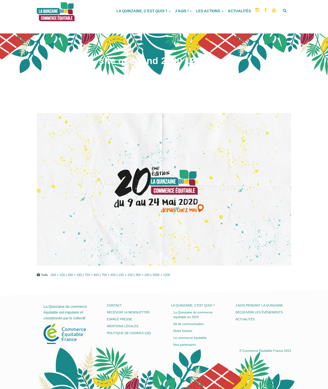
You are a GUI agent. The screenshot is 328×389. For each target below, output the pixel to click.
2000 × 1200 (161, 275)
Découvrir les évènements (259, 312)
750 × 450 (92, 275)
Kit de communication (188, 324)
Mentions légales (122, 326)
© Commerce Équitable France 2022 (265, 350)
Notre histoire (182, 331)
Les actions (208, 11)
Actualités (239, 11)
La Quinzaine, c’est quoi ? (142, 11)
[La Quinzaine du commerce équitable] (36, 10)
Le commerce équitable (190, 337)
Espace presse (119, 319)
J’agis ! (182, 11)
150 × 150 (125, 275)
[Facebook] (266, 11)
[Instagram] (257, 11)
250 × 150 (58, 275)
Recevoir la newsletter (128, 312)
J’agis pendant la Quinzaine (259, 305)
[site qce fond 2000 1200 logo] (164, 189)
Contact (114, 305)
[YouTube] (274, 11)
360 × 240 (142, 275)
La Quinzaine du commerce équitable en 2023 (192, 314)
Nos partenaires (184, 344)
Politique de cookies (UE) (129, 333)
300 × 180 (75, 275)
